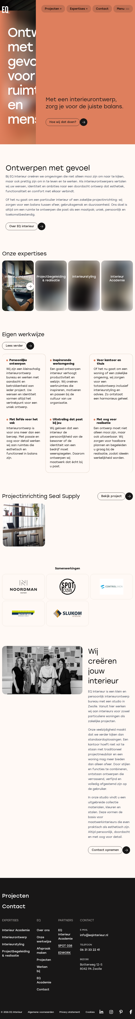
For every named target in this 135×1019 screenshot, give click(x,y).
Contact (102, 8)
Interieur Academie (16, 930)
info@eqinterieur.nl (94, 935)
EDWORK (64, 952)
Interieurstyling (13, 944)
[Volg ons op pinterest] (120, 1011)
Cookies (90, 1012)
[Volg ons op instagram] (111, 1011)
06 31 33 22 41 (90, 949)
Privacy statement (69, 1012)
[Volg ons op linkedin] (101, 1011)
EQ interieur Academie (65, 934)
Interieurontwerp (14, 937)
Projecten (53, 8)
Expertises (79, 8)
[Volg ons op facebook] (130, 1011)
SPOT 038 (65, 945)
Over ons (43, 930)
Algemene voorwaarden (41, 1012)
